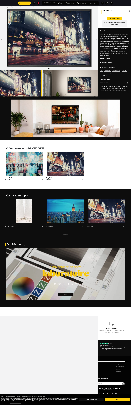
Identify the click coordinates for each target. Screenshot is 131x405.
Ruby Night (49, 178)
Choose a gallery (114, 24)
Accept (117, 399)
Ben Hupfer (7, 179)
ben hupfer (106, 13)
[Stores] (34, 3)
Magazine (118, 364)
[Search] (19, 3)
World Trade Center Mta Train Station (15, 225)
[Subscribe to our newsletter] (123, 383)
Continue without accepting (91, 399)
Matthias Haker (49, 226)
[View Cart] (111, 3)
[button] (2, 39)
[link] (50, 3)
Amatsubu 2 (8, 178)
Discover (66, 294)
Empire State (49, 225)
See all (65, 234)
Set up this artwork (115, 18)
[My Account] (102, 3)
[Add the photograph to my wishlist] (129, 11)
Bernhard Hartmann (9, 226)
